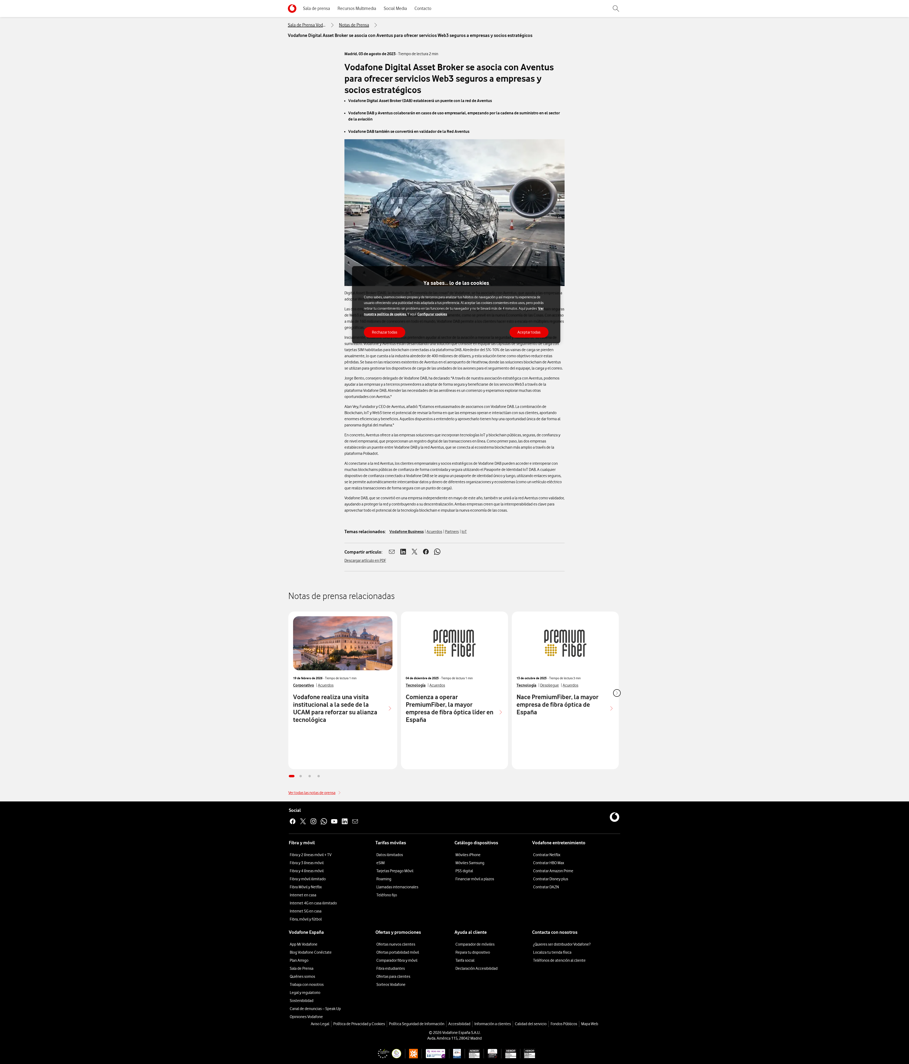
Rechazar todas (384, 332)
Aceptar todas (528, 332)
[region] (456, 305)
